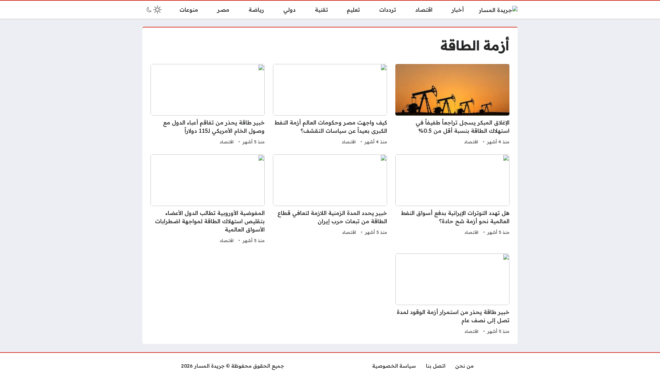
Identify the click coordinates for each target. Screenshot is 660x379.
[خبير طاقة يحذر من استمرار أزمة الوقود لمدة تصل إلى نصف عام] (452, 294)
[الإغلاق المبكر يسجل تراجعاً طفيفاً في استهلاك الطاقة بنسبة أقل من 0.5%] (452, 105)
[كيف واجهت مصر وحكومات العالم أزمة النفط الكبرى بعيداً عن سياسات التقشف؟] (330, 105)
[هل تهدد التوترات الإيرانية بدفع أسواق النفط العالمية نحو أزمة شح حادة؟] (452, 199)
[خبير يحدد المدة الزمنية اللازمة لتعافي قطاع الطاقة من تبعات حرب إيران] (330, 199)
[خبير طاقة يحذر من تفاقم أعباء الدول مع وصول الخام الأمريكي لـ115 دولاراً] (208, 105)
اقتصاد (471, 141)
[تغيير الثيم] (153, 10)
